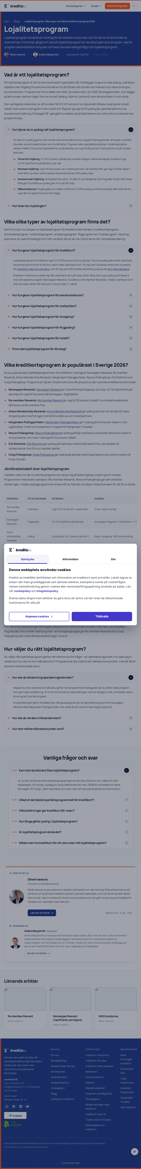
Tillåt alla (101, 616)
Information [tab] (70, 559)
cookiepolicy (22, 591)
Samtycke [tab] (27, 559)
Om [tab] (113, 559)
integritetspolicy (47, 591)
